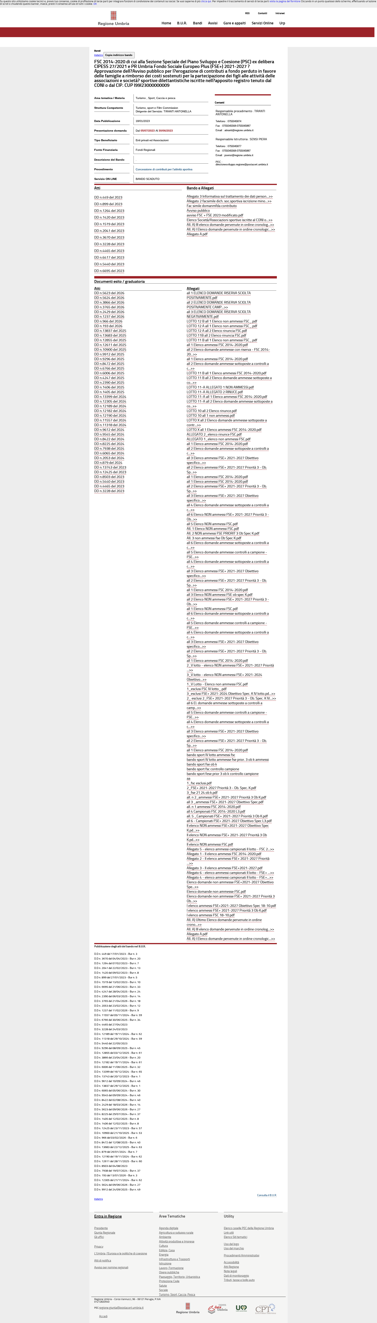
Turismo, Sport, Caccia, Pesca (177, 1294)
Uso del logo (231, 1244)
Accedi (103, 1316)
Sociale (163, 1290)
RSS (247, 13)
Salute (163, 1285)
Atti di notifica (102, 1260)
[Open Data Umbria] (218, 1308)
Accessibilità (231, 1262)
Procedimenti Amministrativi (241, 1255)
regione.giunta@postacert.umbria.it (121, 1307)
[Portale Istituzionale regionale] (187, 1308)
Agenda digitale (168, 1228)
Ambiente (165, 1237)
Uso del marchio (234, 1248)
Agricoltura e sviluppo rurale (176, 1232)
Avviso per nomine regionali (111, 1267)
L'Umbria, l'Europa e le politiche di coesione (120, 1253)
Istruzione (165, 1263)
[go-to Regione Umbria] (113, 13)
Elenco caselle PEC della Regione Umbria (249, 1228)
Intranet (280, 13)
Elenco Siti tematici (235, 1237)
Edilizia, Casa (167, 1250)
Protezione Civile (169, 1281)
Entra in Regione (108, 1216)
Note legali (230, 1271)
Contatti (262, 13)
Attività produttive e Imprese (176, 1241)
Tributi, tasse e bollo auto (239, 1280)
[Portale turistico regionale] (241, 1308)
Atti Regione (231, 1267)
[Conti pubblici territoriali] (265, 1308)
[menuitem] (166, 23)
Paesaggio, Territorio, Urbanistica (179, 1277)
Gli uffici (99, 1237)
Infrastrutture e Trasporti (174, 1259)
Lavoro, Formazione (171, 1268)
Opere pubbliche (169, 1272)
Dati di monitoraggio (236, 1275)
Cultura (163, 1246)
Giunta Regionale (104, 1232)
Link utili (229, 1232)
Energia (163, 1254)
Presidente (101, 1228)
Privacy (98, 1246)
